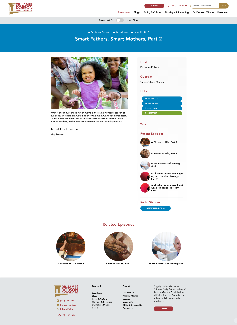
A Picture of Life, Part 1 (164, 153)
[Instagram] (64, 315)
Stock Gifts (128, 302)
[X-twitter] (69, 315)
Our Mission (128, 293)
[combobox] (204, 6)
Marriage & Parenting (177, 12)
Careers (126, 299)
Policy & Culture (152, 12)
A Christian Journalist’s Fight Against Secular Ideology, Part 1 (167, 187)
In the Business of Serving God (165, 165)
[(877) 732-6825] (168, 6)
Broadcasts (124, 12)
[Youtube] (73, 315)
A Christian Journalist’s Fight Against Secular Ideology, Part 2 (167, 176)
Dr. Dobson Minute (203, 12)
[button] (162, 98)
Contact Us (128, 308)
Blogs (137, 12)
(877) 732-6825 (179, 5)
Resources (223, 12)
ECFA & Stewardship (132, 305)
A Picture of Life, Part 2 (164, 142)
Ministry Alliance (130, 296)
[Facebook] (59, 315)
